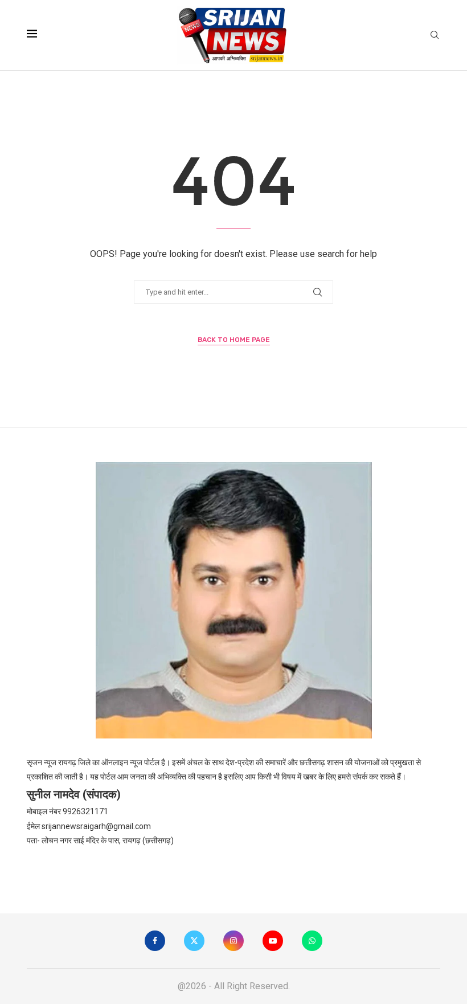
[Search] (434, 35)
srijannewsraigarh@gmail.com (96, 826)
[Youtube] (273, 940)
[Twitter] (194, 940)
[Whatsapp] (312, 940)
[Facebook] (155, 940)
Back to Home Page (234, 340)
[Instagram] (233, 940)
